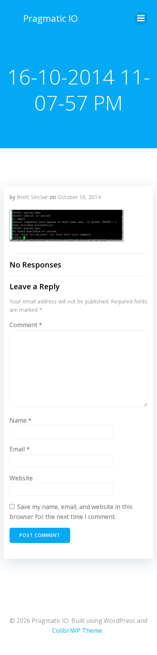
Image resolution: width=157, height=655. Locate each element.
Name (21, 420)
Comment (26, 325)
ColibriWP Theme (77, 630)
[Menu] (141, 18)
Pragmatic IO (50, 18)
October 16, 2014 (79, 197)
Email (20, 449)
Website (21, 478)
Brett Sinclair (32, 197)
